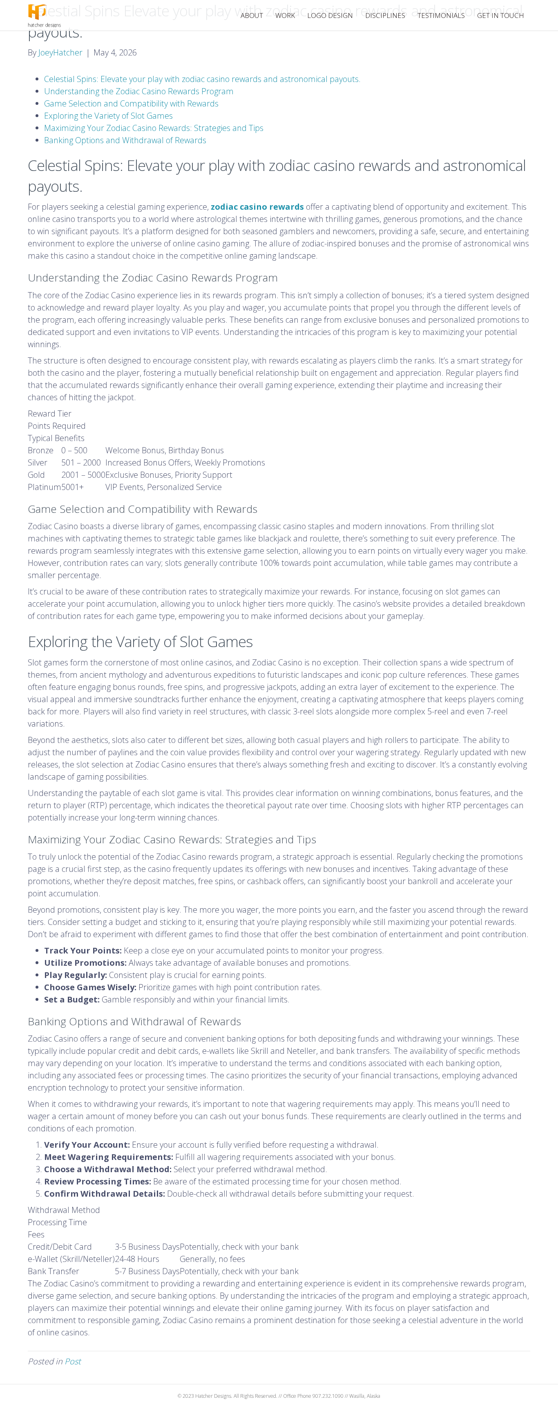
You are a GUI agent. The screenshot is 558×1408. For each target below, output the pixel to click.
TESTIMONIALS (441, 15)
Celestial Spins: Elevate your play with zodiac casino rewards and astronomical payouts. (202, 78)
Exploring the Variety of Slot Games (108, 115)
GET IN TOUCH (500, 15)
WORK (285, 15)
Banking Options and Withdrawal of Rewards (125, 140)
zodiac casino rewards (257, 206)
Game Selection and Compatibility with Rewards (131, 103)
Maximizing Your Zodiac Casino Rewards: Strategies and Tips (153, 127)
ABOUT (252, 15)
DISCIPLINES (385, 15)
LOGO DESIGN (330, 15)
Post (73, 1361)
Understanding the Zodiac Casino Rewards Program (139, 91)
